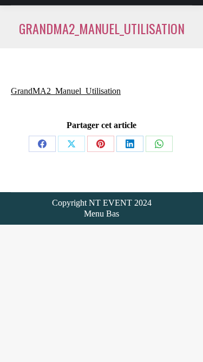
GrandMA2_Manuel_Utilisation (66, 91)
